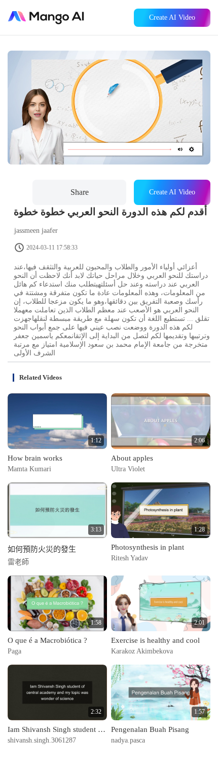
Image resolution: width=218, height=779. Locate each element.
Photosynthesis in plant (147, 547)
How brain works (35, 458)
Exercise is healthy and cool (155, 640)
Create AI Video (172, 17)
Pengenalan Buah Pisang (150, 729)
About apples (132, 458)
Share (79, 192)
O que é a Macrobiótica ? (47, 640)
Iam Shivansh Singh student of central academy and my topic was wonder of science (57, 729)
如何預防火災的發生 (42, 549)
